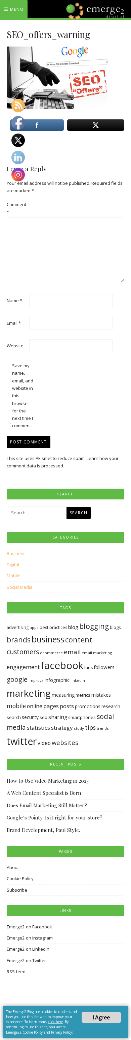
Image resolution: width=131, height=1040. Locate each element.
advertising (18, 627)
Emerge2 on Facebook (29, 927)
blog (73, 627)
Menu (17, 9)
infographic (57, 680)
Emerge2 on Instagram (30, 938)
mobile (16, 706)
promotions (87, 706)
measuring (63, 695)
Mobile (13, 576)
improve (36, 680)
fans (88, 667)
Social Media (20, 587)
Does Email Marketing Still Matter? (47, 805)
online (34, 706)
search (14, 717)
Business (16, 553)
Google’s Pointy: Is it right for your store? (54, 817)
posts (67, 706)
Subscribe (17, 890)
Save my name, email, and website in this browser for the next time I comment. (22, 396)
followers (104, 667)
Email (14, 323)
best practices (53, 627)
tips (90, 727)
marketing (29, 693)
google (17, 679)
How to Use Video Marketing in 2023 (48, 780)
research (110, 706)
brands (19, 639)
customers (23, 651)
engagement (23, 667)
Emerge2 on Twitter (26, 960)
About (13, 867)
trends (103, 728)
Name (14, 300)
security (30, 717)
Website (15, 346)
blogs (115, 627)
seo (43, 717)
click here (55, 1021)
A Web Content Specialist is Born (44, 792)
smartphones (82, 717)
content (78, 639)
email (72, 651)
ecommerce (51, 652)
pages (51, 706)
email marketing (97, 652)
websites (65, 742)
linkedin (78, 680)
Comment (16, 208)
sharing (57, 717)
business (48, 639)
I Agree (101, 1017)
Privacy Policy (61, 1032)
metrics (83, 695)
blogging (94, 626)
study (79, 728)
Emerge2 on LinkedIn (28, 949)
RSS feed (16, 972)
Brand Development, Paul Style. (43, 830)
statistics (38, 727)
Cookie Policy (20, 878)
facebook (62, 665)
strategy (62, 727)
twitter (22, 741)
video (44, 743)
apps (34, 627)
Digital (13, 564)
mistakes (101, 695)
